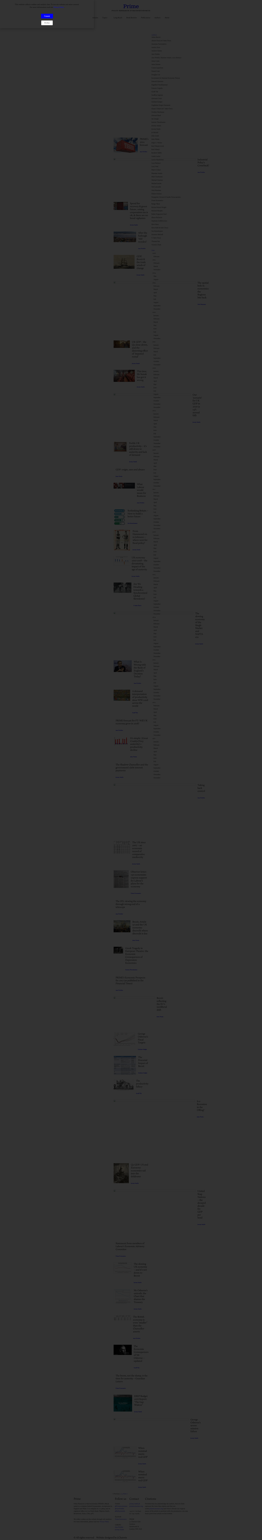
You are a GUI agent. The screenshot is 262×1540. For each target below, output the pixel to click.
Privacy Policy (59, 7)
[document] (131, 770)
